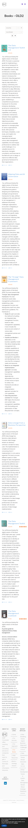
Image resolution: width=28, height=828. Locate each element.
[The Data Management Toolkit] (4, 523)
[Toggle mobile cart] (22, 4)
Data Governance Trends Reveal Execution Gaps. (22, 758)
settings (16, 823)
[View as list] (15, 35)
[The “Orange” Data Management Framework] (4, 279)
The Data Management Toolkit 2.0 (16, 47)
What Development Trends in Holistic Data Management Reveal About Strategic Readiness (22, 780)
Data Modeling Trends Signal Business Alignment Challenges (22, 741)
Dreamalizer (22, 800)
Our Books (14, 751)
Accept (4, 825)
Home (14, 735)
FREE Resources (14, 757)
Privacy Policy (14, 802)
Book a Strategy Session (14, 763)
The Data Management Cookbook (13, 613)
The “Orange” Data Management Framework (16, 279)
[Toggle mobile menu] (25, 4)
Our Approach (14, 745)
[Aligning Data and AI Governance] (4, 176)
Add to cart (5, 165)
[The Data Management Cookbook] (4, 614)
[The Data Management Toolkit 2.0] (4, 48)
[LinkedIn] (5, 783)
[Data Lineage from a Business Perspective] (4, 425)
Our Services (14, 739)
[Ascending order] (21, 27)
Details (11, 165)
